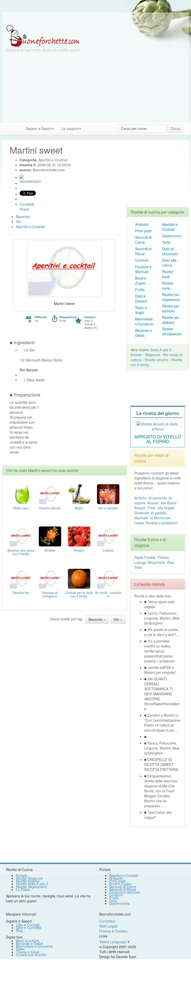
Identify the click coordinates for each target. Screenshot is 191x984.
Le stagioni (70, 128)
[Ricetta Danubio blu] (21, 578)
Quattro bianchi (50, 508)
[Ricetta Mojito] (79, 493)
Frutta (139, 289)
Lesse (139, 522)
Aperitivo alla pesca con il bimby (21, 552)
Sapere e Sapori (38, 128)
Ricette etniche (156, 359)
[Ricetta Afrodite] (50, 535)
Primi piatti (143, 230)
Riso (170, 562)
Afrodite (50, 550)
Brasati (139, 507)
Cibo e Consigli (28, 924)
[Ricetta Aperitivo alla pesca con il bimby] (21, 535)
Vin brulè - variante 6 (108, 594)
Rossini (79, 550)
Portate (136, 354)
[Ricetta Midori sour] (21, 493)
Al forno (140, 497)
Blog (19, 930)
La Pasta (23, 889)
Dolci (113, 900)
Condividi (27, 204)
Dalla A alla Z (160, 349)
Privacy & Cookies (113, 930)
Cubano (108, 550)
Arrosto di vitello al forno (157, 439)
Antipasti (141, 224)
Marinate (141, 517)
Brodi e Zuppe (140, 281)
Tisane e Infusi (27, 951)
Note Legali (108, 926)
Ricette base (167, 274)
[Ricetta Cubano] (108, 535)
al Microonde (160, 517)
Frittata (163, 557)
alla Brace (168, 502)
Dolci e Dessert (141, 298)
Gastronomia (172, 235)
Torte (166, 242)
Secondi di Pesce (143, 251)
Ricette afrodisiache (171, 331)
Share (24, 209)
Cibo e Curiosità (28, 927)
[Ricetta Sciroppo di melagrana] (50, 578)
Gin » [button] (118, 619)
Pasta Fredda (145, 557)
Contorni (141, 260)
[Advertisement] (95, 87)
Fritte (151, 507)
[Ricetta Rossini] (79, 535)
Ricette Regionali (29, 878)
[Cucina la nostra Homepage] (5, 128)
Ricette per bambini (170, 308)
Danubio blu (20, 592)
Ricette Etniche (28, 880)
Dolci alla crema (169, 263)
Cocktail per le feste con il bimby (79, 594)
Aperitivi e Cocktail (170, 227)
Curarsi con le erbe (31, 954)
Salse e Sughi (141, 310)
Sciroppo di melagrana (50, 594)
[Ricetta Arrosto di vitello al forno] (157, 425)
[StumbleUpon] (22, 177)
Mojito (79, 508)
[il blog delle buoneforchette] (88, 126)
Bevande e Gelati (143, 333)
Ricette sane (167, 285)
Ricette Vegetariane (31, 886)
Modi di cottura (27, 940)
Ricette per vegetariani (171, 297)
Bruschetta (156, 562)
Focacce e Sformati (143, 269)
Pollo (138, 567)
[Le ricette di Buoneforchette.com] (95, 18)
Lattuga (140, 562)
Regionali (152, 354)
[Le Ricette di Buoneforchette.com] (43, 35)
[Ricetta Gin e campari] (108, 493)
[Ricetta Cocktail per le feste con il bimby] (79, 578)
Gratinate (141, 512)
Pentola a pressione (161, 522)
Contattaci (107, 921)
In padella (158, 512)
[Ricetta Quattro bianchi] (50, 493)
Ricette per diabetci (170, 320)
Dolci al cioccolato (170, 251)
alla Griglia (165, 507)
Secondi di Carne (143, 240)
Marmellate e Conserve (144, 321)
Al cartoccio (157, 497)
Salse (20, 948)
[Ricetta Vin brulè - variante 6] (108, 578)
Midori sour (21, 508)
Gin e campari (108, 508)
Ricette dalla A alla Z (32, 883)
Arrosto (153, 502)
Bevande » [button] (97, 619)
